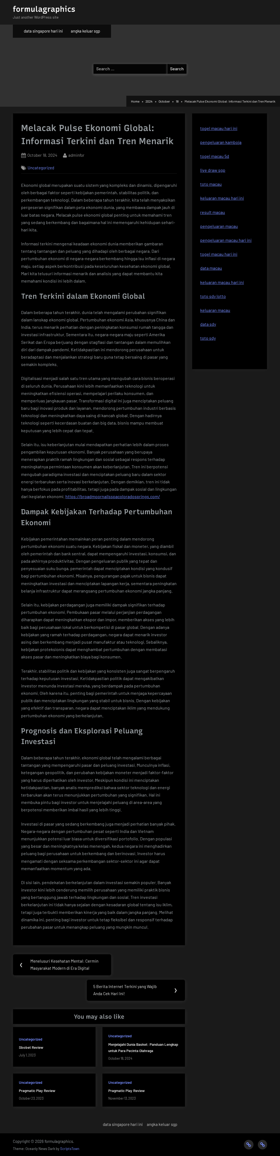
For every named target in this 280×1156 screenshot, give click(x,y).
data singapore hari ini (43, 30)
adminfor (76, 155)
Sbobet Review (31, 1047)
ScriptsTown (69, 1148)
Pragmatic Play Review (37, 1090)
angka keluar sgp (85, 30)
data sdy (208, 324)
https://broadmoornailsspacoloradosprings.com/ (112, 496)
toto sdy (208, 338)
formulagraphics (44, 9)
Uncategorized (41, 167)
